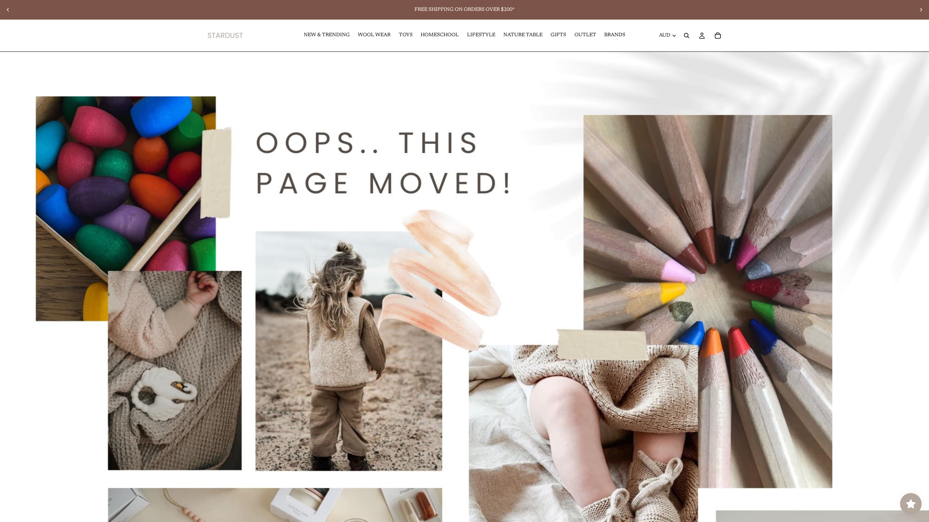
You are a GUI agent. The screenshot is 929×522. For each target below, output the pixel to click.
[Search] (687, 36)
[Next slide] (921, 10)
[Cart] (718, 36)
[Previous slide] (8, 10)
